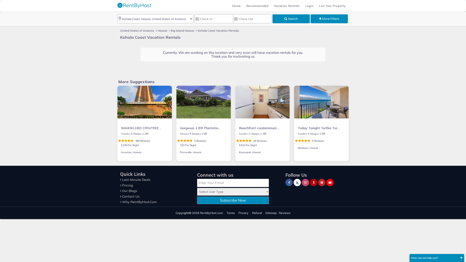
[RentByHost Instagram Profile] (305, 182)
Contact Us (130, 196)
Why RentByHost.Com (139, 202)
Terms (230, 213)
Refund (257, 213)
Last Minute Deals (135, 180)
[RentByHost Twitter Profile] (297, 182)
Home (236, 6)
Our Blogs (129, 191)
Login (309, 6)
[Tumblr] (313, 182)
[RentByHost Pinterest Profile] (321, 182)
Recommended (257, 6)
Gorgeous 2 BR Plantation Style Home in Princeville (219, 128)
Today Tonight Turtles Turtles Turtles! (326, 128)
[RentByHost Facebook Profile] (289, 182)
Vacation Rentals (287, 6)
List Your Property (332, 6)
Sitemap (271, 213)
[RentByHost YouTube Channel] (330, 182)
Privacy (243, 213)
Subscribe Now (233, 200)
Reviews (285, 213)
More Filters (330, 19)
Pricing (127, 185)
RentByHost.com (211, 213)
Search (292, 19)
